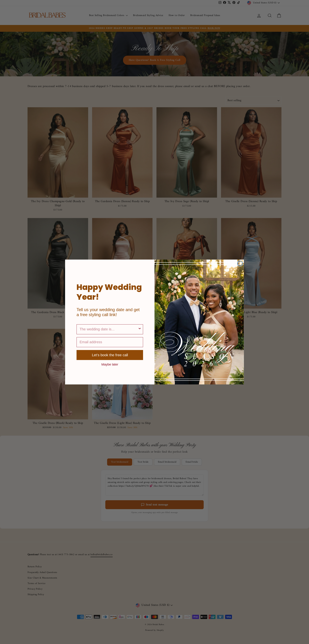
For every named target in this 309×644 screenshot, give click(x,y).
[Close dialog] (239, 263)
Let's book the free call (110, 355)
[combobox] (109, 329)
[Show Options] (139, 329)
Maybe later (109, 364)
